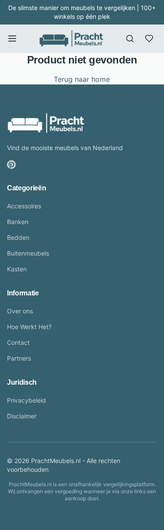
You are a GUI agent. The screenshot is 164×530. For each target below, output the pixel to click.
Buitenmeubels (28, 253)
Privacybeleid (26, 400)
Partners (19, 358)
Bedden (18, 237)
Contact (18, 342)
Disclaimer (21, 416)
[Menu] (12, 38)
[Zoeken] (130, 38)
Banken (17, 221)
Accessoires (24, 206)
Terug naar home (82, 79)
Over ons (20, 311)
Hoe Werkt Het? (29, 326)
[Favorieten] (149, 38)
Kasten (17, 269)
